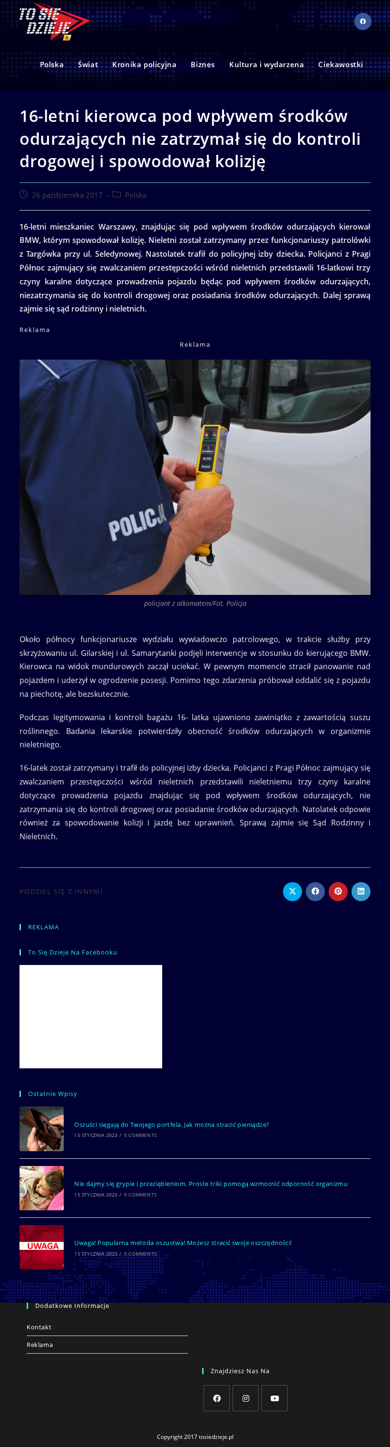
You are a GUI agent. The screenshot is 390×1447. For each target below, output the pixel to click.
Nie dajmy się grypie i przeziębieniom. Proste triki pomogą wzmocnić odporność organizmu (211, 1183)
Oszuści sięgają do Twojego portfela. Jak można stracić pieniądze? (171, 1124)
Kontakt (39, 1327)
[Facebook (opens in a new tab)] (362, 21)
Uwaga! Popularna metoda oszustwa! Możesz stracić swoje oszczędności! (183, 1242)
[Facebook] (217, 1398)
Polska (135, 195)
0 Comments (140, 1135)
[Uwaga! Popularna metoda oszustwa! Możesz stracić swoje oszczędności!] (42, 1247)
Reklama (40, 1344)
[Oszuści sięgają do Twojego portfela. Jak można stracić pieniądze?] (42, 1128)
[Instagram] (246, 1398)
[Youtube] (275, 1398)
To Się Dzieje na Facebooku (72, 952)
